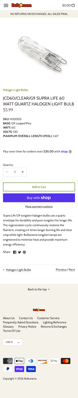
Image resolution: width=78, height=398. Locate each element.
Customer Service (48, 318)
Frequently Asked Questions (20, 322)
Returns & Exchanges (54, 326)
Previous (61, 269)
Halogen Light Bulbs (15, 90)
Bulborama (30, 378)
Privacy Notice (27, 326)
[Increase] (22, 172)
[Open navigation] (6, 5)
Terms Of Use (11, 331)
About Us (9, 318)
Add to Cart (39, 187)
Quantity (8, 164)
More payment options (39, 206)
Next (72, 269)
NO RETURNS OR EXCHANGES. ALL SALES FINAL (39, 13)
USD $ (9, 341)
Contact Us (26, 318)
